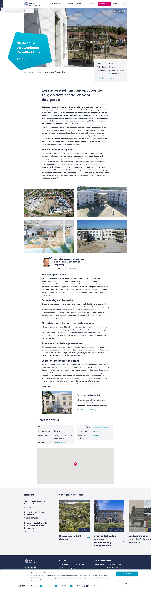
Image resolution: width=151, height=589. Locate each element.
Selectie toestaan (127, 578)
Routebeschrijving (68, 568)
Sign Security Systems (101, 427)
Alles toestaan (127, 573)
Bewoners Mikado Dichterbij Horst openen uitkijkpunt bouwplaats (35, 525)
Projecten (31, 72)
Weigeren (127, 584)
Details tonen (95, 586)
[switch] (57, 586)
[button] (58, 4)
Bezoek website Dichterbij (86, 410)
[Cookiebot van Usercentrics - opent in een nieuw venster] (21, 586)
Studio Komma (59, 442)
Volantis (96, 435)
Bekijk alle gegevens (104, 78)
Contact (62, 560)
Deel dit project (25, 59)
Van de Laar (97, 431)
